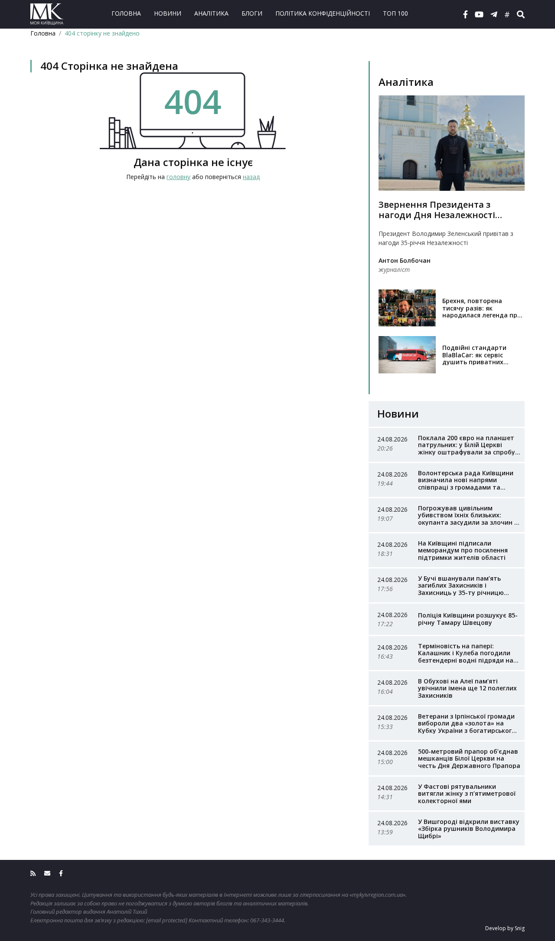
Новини (167, 13)
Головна (126, 13)
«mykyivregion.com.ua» (377, 895)
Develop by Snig (505, 928)
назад (251, 177)
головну (178, 177)
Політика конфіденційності (322, 13)
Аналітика (211, 13)
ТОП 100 (395, 13)
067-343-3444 (267, 920)
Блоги (252, 13)
